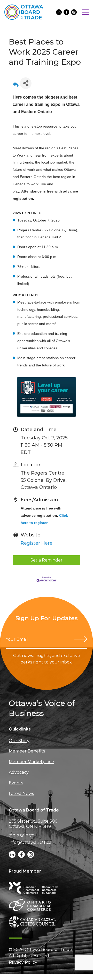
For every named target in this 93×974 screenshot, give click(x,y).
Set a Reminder (46, 560)
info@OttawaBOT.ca (30, 842)
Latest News (21, 793)
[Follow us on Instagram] (74, 12)
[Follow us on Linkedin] (59, 12)
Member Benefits (27, 751)
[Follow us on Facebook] (66, 12)
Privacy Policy (23, 962)
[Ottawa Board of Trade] (23, 12)
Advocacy (19, 772)
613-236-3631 (22, 835)
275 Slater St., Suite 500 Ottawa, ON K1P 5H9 (33, 824)
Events (16, 782)
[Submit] (80, 639)
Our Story (19, 740)
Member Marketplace (31, 761)
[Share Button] (26, 83)
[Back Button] (16, 84)
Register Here (36, 543)
